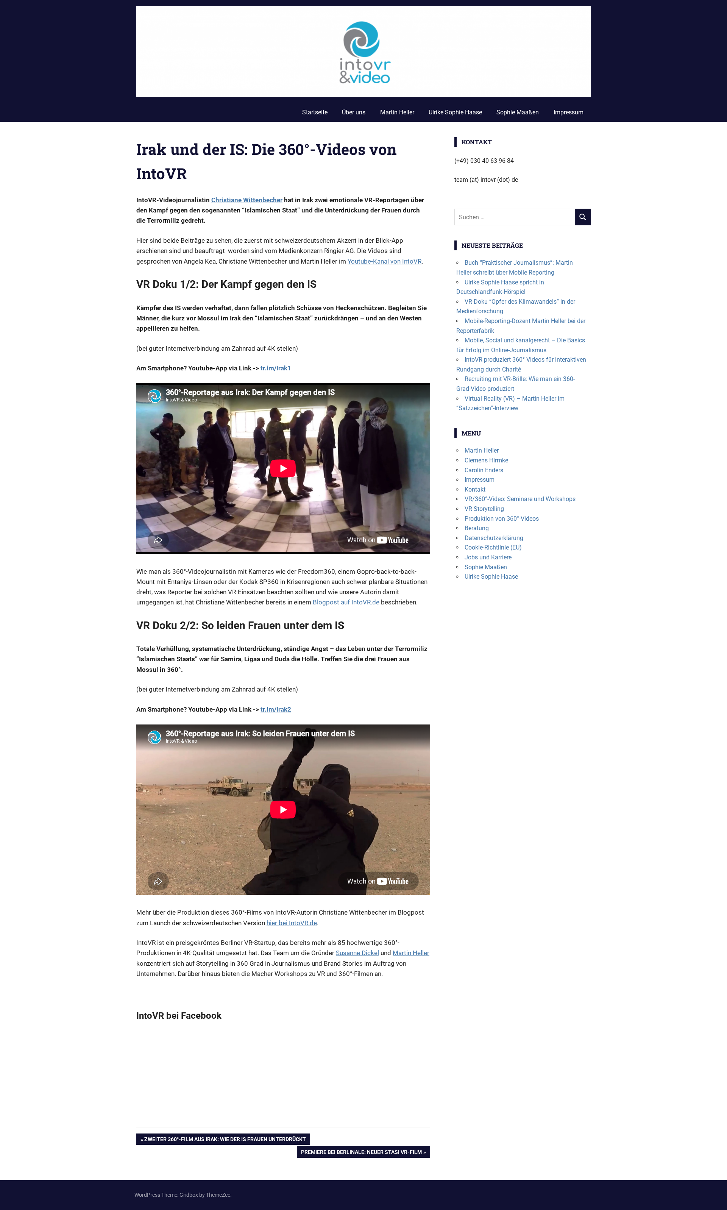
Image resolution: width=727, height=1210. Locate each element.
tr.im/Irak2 (276, 709)
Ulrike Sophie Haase (455, 112)
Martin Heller (397, 112)
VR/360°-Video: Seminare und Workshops (520, 499)
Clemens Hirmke (486, 460)
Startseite (315, 112)
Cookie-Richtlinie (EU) (493, 547)
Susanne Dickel (357, 953)
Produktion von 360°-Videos (502, 518)
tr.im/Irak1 (276, 368)
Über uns (353, 112)
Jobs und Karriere (488, 557)
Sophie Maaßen (517, 112)
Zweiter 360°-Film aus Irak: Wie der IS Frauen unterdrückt (225, 1140)
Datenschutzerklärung (494, 538)
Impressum (568, 112)
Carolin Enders (484, 470)
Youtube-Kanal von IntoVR (384, 261)
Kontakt (475, 489)
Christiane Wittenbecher (246, 200)
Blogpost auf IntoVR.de (346, 602)
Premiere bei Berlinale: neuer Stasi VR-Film (361, 1153)
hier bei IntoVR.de (292, 923)
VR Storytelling (484, 508)
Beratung (477, 528)
